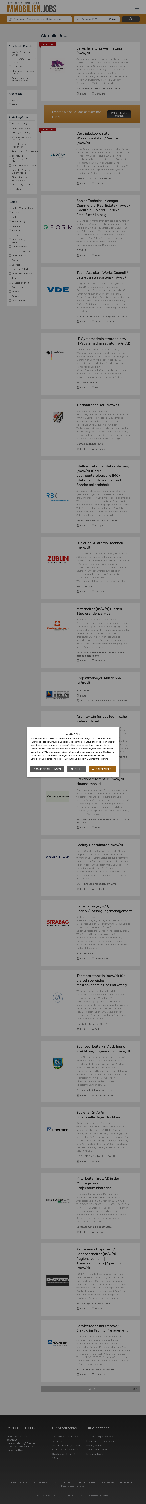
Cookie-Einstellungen (47, 769)
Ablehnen (76, 769)
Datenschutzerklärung (97, 759)
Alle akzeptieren (102, 769)
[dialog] (73, 752)
